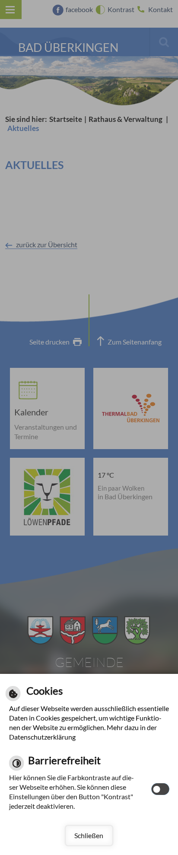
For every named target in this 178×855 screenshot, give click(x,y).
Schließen (88, 835)
